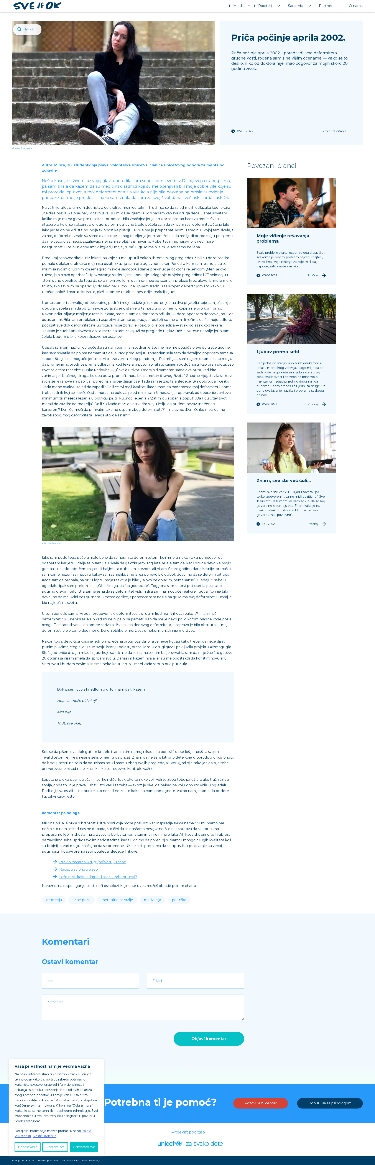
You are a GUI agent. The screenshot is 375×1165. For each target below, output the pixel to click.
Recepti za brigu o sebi (79, 869)
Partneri (326, 6)
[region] (56, 1107)
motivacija (152, 900)
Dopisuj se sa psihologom (330, 1103)
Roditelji (265, 6)
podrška (179, 900)
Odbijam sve (55, 1147)
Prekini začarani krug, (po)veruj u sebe (92, 862)
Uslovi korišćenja (91, 1160)
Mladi (238, 6)
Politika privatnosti (48, 1160)
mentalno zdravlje (117, 900)
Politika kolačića (70, 1160)
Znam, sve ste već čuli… (284, 480)
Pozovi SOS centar (261, 1103)
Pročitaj (313, 275)
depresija (54, 900)
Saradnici (295, 6)
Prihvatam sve (84, 1147)
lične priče (81, 900)
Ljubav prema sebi (278, 351)
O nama (356, 6)
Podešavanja (27, 1147)
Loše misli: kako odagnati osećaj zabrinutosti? (98, 877)
